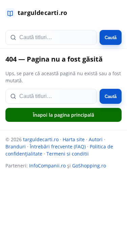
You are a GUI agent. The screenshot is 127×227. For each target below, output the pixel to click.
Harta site (74, 139)
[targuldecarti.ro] (39, 12)
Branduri (15, 146)
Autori (96, 139)
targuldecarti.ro (41, 139)
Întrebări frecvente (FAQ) (58, 146)
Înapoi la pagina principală (63, 115)
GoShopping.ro (89, 165)
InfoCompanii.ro (47, 165)
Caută (111, 37)
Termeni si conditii (67, 153)
